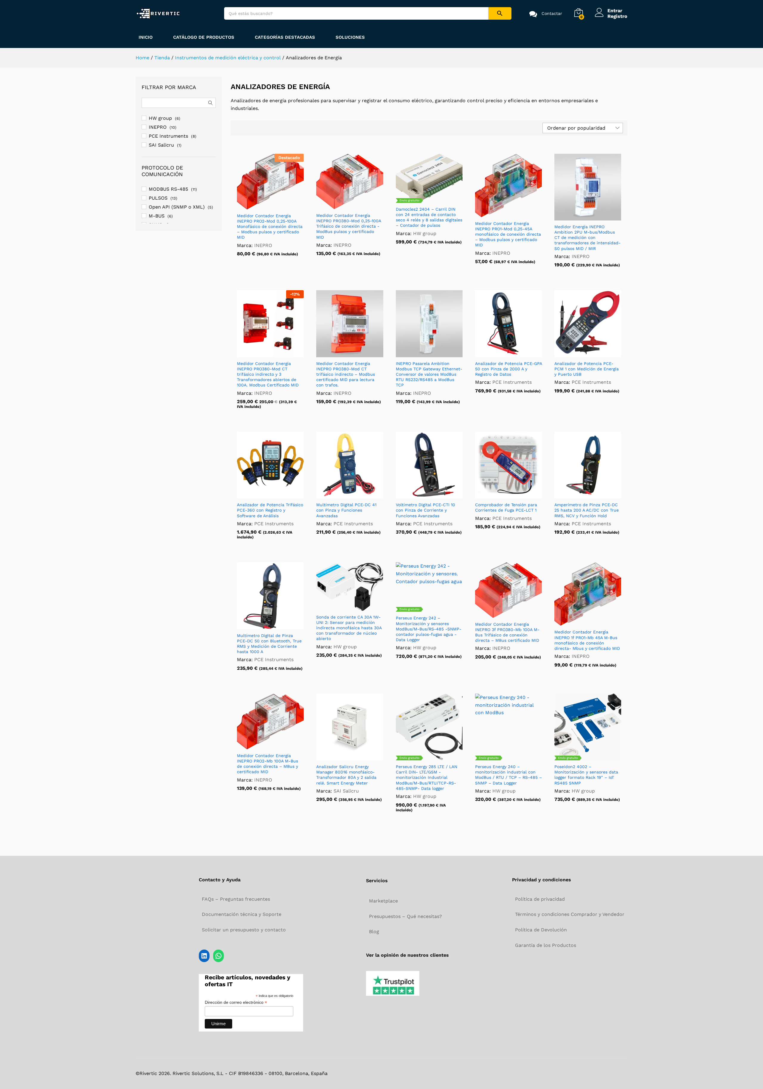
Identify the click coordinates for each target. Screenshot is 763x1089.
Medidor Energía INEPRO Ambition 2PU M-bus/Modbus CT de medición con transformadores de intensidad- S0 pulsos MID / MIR (587, 237)
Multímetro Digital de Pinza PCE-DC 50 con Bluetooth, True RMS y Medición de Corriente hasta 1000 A (269, 643)
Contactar (552, 13)
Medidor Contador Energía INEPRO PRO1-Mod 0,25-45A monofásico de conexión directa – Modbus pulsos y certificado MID (508, 234)
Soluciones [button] (350, 37)
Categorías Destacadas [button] (285, 37)
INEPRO (263, 245)
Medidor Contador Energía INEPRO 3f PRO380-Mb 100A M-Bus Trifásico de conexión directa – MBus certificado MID (507, 632)
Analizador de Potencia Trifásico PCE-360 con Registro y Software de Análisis (270, 510)
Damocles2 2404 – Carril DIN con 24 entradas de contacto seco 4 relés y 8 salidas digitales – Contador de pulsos (429, 217)
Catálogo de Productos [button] (203, 37)
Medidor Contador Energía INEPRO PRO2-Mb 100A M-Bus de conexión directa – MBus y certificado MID (267, 763)
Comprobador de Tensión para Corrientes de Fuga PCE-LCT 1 (506, 507)
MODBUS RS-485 (168, 189)
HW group (424, 233)
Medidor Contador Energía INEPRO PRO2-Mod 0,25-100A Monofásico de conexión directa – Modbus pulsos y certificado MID (270, 226)
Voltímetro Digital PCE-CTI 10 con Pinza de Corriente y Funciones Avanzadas (425, 510)
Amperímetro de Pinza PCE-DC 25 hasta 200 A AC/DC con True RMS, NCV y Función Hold (586, 510)
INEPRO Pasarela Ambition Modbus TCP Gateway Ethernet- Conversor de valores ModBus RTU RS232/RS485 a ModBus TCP (429, 374)
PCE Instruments (512, 382)
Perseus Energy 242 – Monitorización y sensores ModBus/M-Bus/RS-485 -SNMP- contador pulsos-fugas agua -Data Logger (428, 629)
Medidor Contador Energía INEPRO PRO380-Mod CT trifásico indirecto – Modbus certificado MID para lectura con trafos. (345, 374)
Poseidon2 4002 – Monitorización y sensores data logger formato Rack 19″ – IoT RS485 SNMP (586, 774)
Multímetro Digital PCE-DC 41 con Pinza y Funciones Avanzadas (346, 510)
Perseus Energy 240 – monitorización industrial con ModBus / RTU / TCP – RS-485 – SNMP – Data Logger (508, 774)
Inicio (146, 37)
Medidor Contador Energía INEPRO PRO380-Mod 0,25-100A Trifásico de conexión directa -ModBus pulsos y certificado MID (348, 226)
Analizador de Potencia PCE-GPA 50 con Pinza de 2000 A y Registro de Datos (508, 369)
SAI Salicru (346, 791)
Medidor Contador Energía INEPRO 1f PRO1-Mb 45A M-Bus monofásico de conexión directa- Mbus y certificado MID (587, 640)
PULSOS (158, 198)
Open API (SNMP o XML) (177, 207)
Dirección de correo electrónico (236, 1002)
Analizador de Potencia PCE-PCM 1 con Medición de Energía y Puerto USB (586, 369)
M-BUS (157, 216)
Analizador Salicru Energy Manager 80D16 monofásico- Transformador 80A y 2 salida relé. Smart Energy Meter (346, 774)
